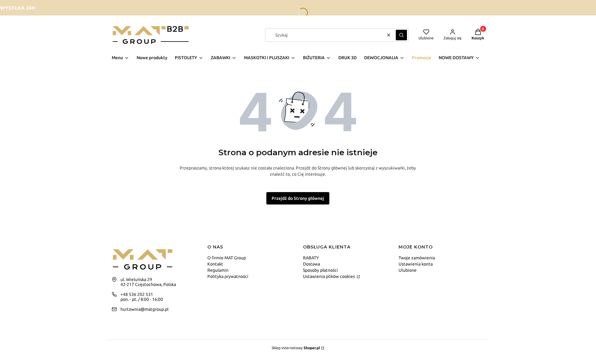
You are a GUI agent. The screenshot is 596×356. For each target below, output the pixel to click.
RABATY (311, 257)
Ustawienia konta (416, 264)
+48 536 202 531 (136, 294)
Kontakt (215, 264)
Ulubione (408, 270)
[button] (401, 35)
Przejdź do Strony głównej (298, 198)
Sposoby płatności (320, 270)
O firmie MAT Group (226, 257)
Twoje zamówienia (417, 257)
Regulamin (217, 270)
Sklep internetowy (296, 348)
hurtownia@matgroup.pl (144, 309)
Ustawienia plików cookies (329, 276)
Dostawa (311, 264)
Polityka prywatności (227, 276)
